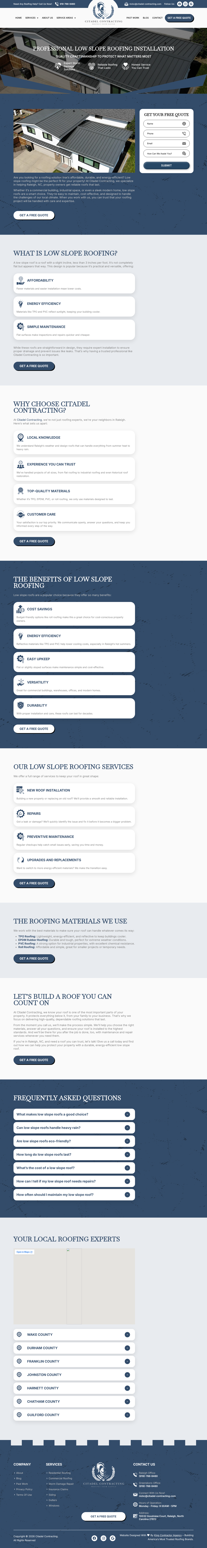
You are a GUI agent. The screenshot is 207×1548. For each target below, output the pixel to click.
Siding (52, 1494)
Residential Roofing (60, 1472)
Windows (54, 1505)
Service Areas (65, 17)
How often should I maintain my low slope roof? (55, 1194)
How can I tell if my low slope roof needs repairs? (56, 1181)
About (19, 1472)
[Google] (112, 1538)
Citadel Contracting (29, 419)
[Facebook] (94, 1538)
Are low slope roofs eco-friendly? (44, 1141)
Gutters (53, 1500)
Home (18, 17)
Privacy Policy (24, 1489)
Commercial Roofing (60, 1478)
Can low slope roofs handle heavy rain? (48, 1127)
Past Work (133, 17)
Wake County (40, 1334)
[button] (74, 1114)
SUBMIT (166, 165)
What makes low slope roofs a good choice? (52, 1114)
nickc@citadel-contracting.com (145, 4)
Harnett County (43, 1388)
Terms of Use (24, 1494)
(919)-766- (145, 1486)
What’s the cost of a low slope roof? (46, 1168)
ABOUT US (47, 17)
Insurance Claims (58, 1489)
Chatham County (43, 1401)
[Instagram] (103, 1538)
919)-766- (145, 1476)
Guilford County (43, 1415)
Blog (146, 17)
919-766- (65, 4)
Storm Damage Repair (61, 1483)
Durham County (42, 1348)
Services (30, 17)
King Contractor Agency (168, 1535)
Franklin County (43, 1361)
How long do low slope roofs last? (44, 1154)
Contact (157, 17)
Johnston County (44, 1374)
